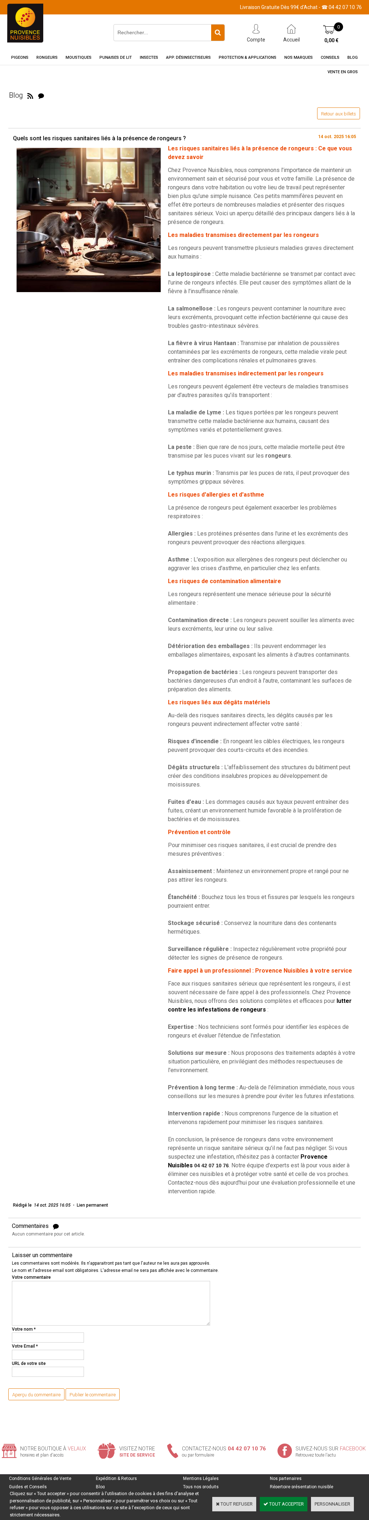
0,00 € (331, 40)
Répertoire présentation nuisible (301, 1486)
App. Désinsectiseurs (188, 57)
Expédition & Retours (116, 1478)
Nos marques (298, 57)
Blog (352, 57)
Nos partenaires (286, 1478)
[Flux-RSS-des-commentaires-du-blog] (41, 95)
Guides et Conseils (28, 1486)
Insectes (149, 57)
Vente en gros (343, 72)
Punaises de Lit (115, 57)
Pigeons (19, 57)
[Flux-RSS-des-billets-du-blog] (30, 95)
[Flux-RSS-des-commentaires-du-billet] (55, 1226)
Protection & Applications (247, 57)
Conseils (330, 57)
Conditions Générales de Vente (40, 1478)
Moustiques (79, 57)
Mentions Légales (201, 1478)
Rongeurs (47, 57)
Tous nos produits (201, 1486)
